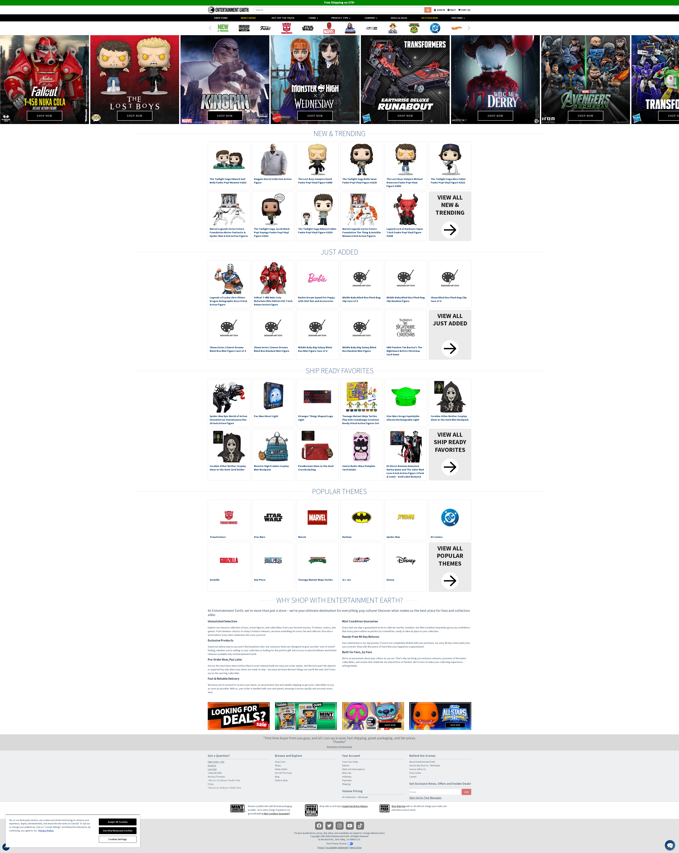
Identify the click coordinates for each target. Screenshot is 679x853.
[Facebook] (319, 826)
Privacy (321, 847)
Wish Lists (346, 772)
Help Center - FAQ (216, 761)
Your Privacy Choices (336, 843)
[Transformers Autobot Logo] (286, 28)
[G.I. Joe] (371, 28)
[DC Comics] (435, 28)
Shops (278, 765)
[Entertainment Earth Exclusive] (244, 28)
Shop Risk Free (398, 806)
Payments (347, 780)
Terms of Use (355, 847)
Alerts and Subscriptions (353, 769)
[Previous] (210, 28)
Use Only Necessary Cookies (117, 830)
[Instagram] (340, 826)
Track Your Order (350, 761)
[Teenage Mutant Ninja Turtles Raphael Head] (414, 28)
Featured (457, 17)
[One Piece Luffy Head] (392, 28)
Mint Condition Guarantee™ (277, 813)
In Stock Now (430, 17)
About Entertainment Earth (422, 761)
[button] (670, 845)
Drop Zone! (221, 17)
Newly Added (248, 17)
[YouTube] (350, 826)
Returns (345, 765)
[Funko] (265, 28)
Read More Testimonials (339, 746)
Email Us (212, 765)
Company (370, 17)
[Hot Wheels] (456, 28)
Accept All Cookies (117, 821)
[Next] (469, 28)
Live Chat (212, 769)
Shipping (346, 784)
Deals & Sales (399, 17)
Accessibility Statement (337, 847)
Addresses (346, 776)
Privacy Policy (46, 830)
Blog (277, 776)
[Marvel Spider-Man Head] (329, 28)
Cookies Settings (117, 839)
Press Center (415, 772)
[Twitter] (329, 826)
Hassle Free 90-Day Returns (355, 806)
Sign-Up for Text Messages (425, 797)
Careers (412, 776)
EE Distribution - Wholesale (355, 797)
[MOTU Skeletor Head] (350, 28)
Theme (312, 17)
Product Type (340, 17)
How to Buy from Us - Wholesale (424, 765)
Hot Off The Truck (283, 17)
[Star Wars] (308, 28)
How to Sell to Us (417, 769)
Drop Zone (280, 761)
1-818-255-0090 (215, 772)
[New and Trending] (223, 28)
